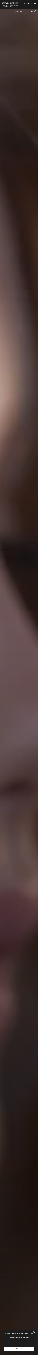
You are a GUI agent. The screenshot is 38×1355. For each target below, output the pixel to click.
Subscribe (19, 1349)
